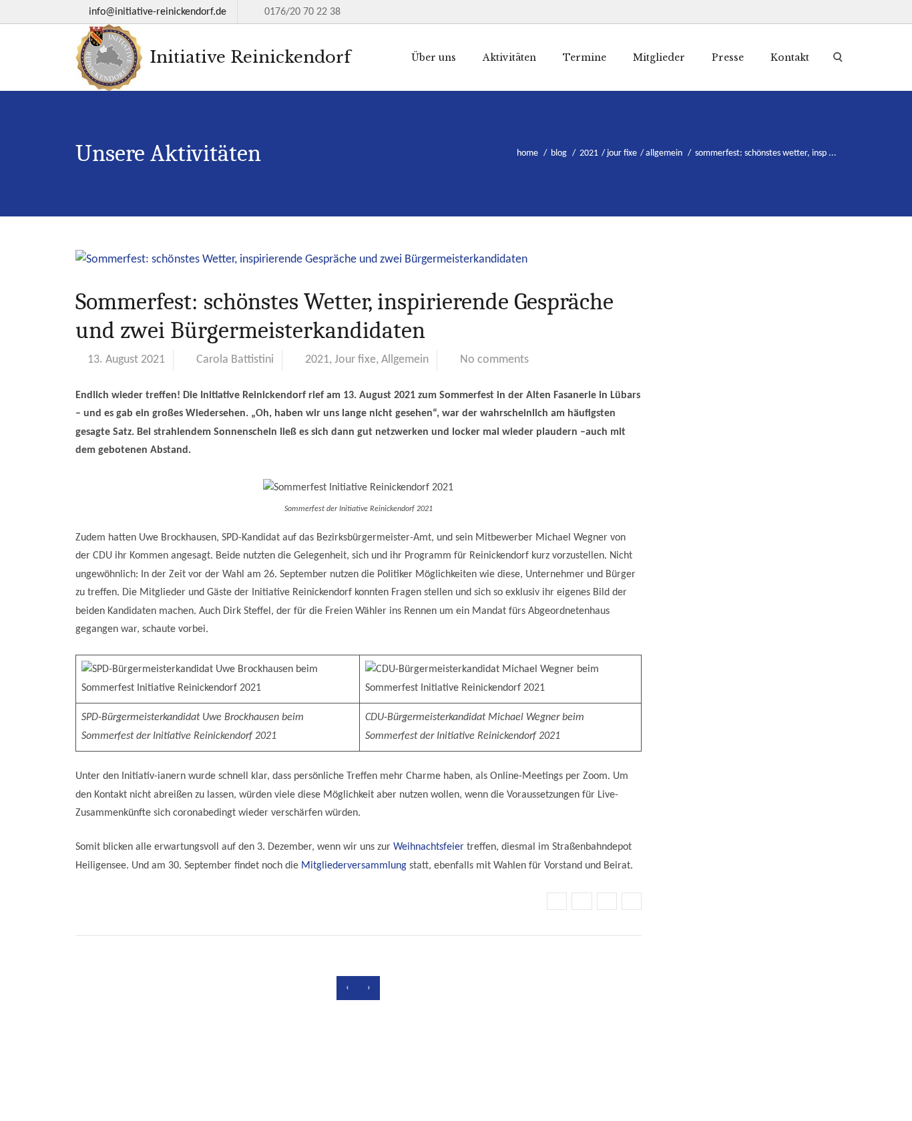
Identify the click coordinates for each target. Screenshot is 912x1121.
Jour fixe (622, 153)
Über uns (433, 57)
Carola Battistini (235, 359)
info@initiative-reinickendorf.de (157, 12)
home (527, 153)
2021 (589, 153)
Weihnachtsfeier (428, 847)
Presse (728, 57)
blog (559, 153)
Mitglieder (659, 57)
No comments (494, 359)
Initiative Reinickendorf (248, 57)
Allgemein (664, 153)
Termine (584, 57)
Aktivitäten (509, 57)
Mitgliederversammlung (354, 865)
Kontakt (789, 57)
